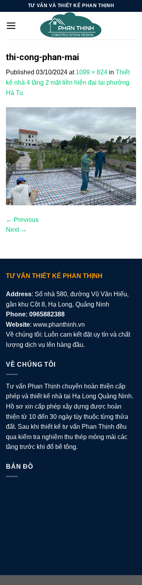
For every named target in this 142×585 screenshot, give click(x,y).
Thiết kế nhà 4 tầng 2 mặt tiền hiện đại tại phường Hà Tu (68, 82)
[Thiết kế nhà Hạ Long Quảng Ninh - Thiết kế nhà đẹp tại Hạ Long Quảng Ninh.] (71, 26)
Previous (22, 219)
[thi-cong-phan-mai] (71, 155)
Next (16, 229)
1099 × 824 (91, 72)
